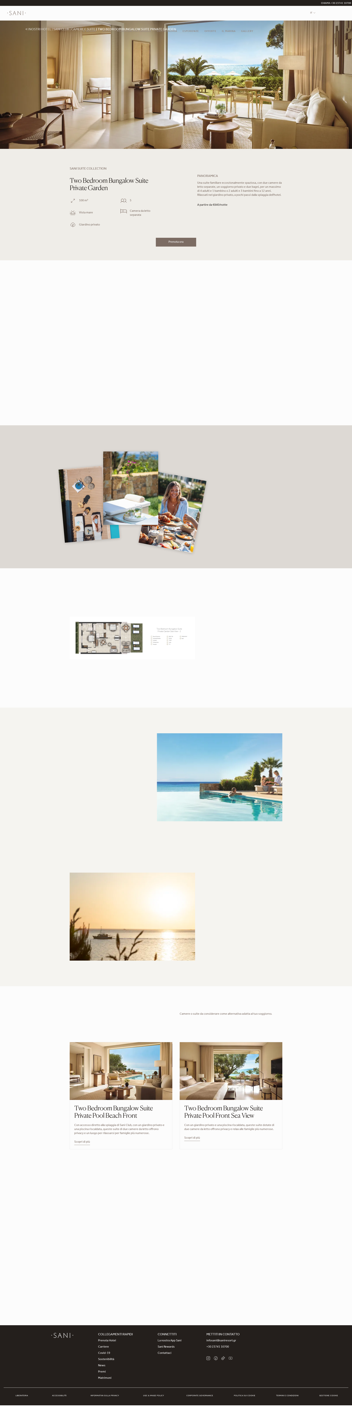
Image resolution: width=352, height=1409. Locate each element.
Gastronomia (167, 31)
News (101, 1365)
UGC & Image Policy (153, 1396)
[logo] (16, 13)
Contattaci (164, 1353)
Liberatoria (22, 1396)
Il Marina (229, 31)
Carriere (103, 1347)
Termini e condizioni (287, 1396)
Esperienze (191, 31)
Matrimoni (104, 1378)
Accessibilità (59, 1396)
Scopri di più (77, 813)
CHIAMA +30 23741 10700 (336, 3)
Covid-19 (104, 1353)
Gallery (247, 31)
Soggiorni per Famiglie (134, 31)
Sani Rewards (166, 1347)
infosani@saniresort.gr (221, 1340)
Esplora (176, 1269)
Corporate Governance (199, 1396)
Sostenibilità (106, 1359)
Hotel (106, 31)
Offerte (210, 31)
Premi (102, 1372)
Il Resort (90, 31)
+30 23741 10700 (217, 1347)
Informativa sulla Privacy (105, 1396)
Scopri (212, 946)
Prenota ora (176, 242)
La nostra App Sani (170, 1340)
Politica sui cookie (244, 1396)
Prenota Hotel (107, 1340)
